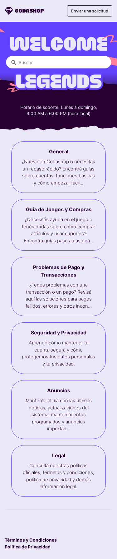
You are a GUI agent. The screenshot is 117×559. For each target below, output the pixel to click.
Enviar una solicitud (89, 10)
